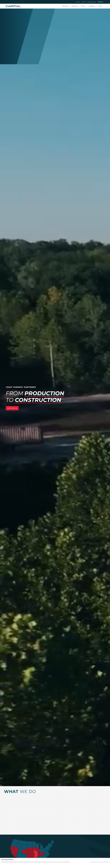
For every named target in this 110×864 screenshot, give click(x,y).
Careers (100, 6)
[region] (55, 861)
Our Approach (92, 6)
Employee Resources (91, 1)
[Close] (108, 859)
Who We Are (65, 6)
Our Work (83, 6)
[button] (100, 2)
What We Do (74, 6)
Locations (78, 1)
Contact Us (83, 1)
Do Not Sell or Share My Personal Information (99, 862)
